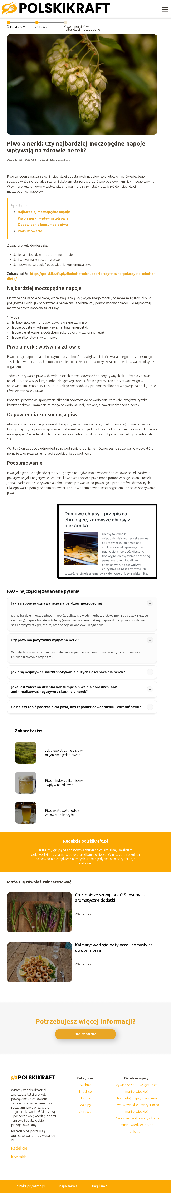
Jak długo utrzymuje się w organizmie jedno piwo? (64, 753)
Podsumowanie (30, 231)
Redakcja (19, 1148)
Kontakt (18, 1156)
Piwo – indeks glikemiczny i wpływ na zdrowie (64, 783)
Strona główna (17, 26)
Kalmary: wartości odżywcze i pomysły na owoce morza (114, 947)
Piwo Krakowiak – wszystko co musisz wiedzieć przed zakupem (137, 1124)
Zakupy (85, 1105)
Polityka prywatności (30, 1186)
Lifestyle (85, 1091)
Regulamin (99, 1186)
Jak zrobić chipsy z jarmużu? (136, 1098)
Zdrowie (41, 26)
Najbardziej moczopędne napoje (44, 212)
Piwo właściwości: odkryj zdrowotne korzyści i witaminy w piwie (62, 813)
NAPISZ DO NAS (86, 1034)
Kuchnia (85, 1085)
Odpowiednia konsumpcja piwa (43, 224)
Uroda (85, 1098)
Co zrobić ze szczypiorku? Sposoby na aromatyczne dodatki (110, 897)
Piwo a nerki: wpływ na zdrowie (43, 218)
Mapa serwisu (68, 1186)
